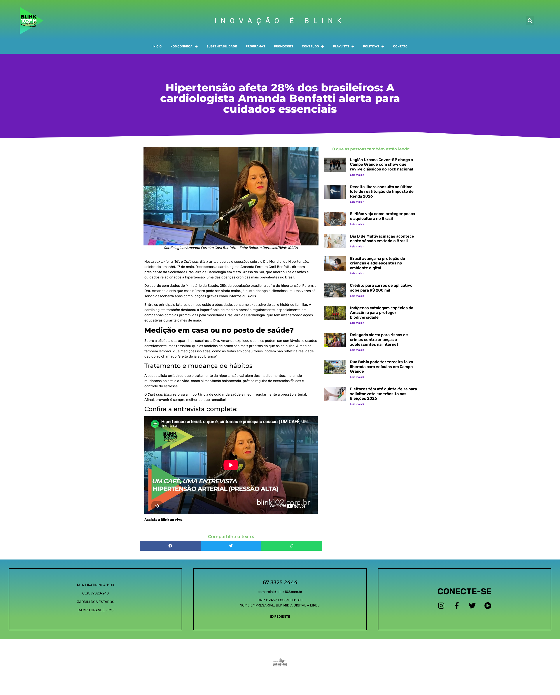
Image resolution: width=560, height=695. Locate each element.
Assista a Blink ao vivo (163, 520)
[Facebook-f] (456, 605)
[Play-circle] (488, 605)
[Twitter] (472, 605)
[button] (530, 20)
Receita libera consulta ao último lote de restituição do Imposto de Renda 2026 (382, 191)
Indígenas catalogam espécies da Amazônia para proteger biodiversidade (381, 313)
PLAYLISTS (341, 46)
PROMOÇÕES (283, 46)
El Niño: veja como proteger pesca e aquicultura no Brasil (382, 216)
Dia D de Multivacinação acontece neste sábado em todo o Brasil (382, 238)
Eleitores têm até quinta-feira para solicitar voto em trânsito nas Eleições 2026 (383, 394)
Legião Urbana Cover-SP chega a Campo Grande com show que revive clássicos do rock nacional (381, 164)
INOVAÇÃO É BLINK (280, 21)
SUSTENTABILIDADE (221, 46)
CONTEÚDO (310, 46)
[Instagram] (441, 605)
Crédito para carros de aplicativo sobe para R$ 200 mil (381, 288)
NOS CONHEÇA (181, 46)
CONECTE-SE (465, 591)
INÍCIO (157, 46)
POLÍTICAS (371, 46)
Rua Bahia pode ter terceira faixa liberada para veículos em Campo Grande (381, 367)
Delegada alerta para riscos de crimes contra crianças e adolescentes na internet (379, 339)
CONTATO (400, 46)
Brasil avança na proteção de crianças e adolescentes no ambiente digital (377, 263)
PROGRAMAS (255, 46)
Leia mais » (357, 174)
